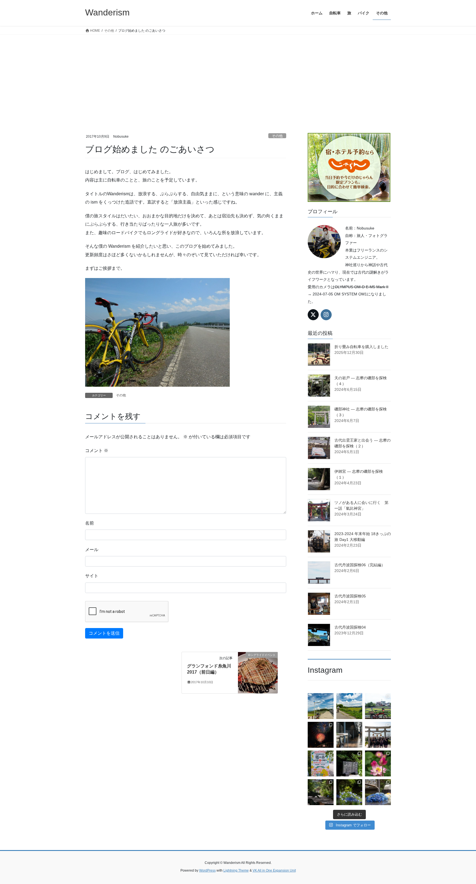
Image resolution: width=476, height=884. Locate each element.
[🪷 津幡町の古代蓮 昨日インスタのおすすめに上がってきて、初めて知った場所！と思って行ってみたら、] (378, 763)
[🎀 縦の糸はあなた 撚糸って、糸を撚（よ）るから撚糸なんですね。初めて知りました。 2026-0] (349, 735)
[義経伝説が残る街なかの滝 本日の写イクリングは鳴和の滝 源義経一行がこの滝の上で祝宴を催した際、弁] (349, 763)
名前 (89, 523)
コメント (96, 450)
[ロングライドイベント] (258, 672)
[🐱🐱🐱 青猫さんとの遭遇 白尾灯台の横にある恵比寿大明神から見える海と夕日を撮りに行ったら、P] (378, 735)
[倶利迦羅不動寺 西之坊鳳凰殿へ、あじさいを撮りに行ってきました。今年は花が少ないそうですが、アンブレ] (378, 792)
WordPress (207, 870)
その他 (277, 136)
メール (91, 549)
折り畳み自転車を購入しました (361, 346)
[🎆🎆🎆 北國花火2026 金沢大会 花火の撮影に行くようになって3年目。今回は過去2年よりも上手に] (321, 735)
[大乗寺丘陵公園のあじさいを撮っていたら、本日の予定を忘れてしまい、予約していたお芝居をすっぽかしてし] (349, 792)
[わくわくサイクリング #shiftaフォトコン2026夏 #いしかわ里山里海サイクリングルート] (321, 706)
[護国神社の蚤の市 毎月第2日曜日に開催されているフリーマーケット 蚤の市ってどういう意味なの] (321, 763)
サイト (91, 575)
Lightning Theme (236, 870)
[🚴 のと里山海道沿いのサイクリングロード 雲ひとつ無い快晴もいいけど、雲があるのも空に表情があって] (349, 706)
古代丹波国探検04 (350, 627)
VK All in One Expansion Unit (274, 870)
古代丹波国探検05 (350, 596)
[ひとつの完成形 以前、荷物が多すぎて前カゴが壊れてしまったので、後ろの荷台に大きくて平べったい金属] (378, 706)
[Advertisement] (238, 76)
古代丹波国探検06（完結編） (359, 565)
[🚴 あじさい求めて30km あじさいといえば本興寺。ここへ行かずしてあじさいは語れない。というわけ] (321, 792)
